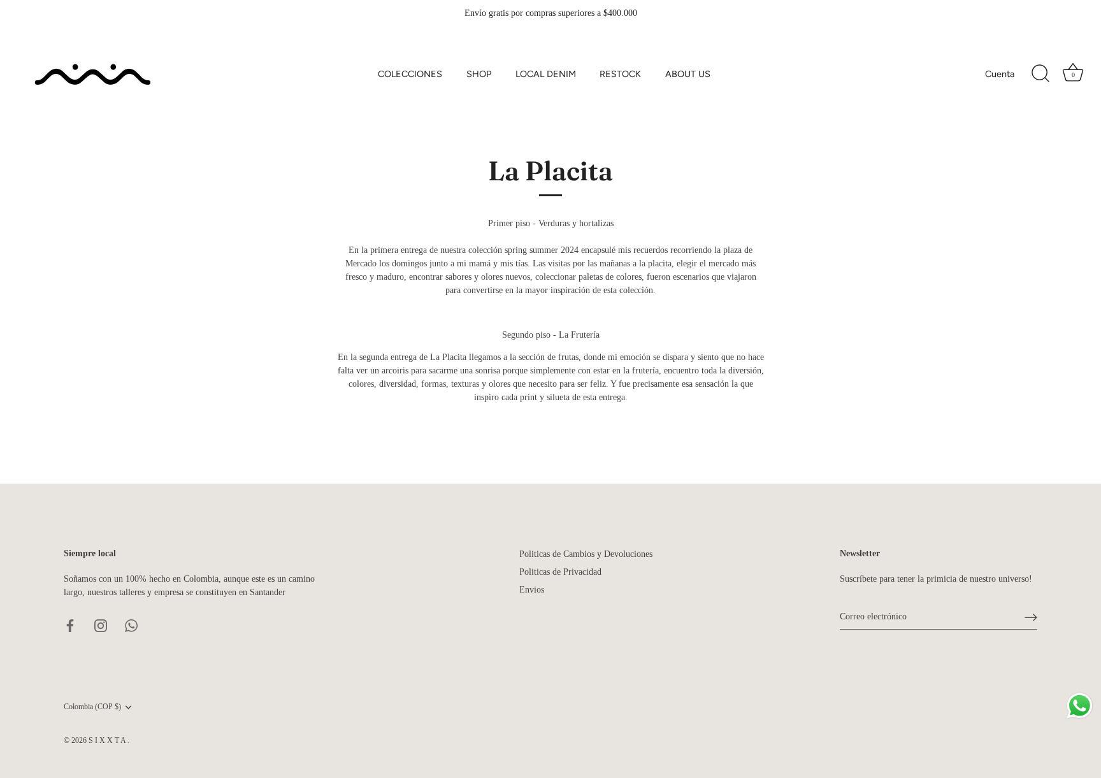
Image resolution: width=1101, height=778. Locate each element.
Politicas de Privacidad (560, 572)
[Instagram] (100, 625)
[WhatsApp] (131, 625)
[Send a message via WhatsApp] (1080, 706)
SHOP (478, 74)
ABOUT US (687, 74)
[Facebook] (70, 625)
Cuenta (999, 74)
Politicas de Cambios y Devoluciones (585, 554)
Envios (531, 589)
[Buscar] (1040, 74)
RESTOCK (620, 74)
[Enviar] (1031, 617)
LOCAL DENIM (545, 74)
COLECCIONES (410, 74)
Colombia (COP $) (92, 706)
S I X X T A (108, 740)
